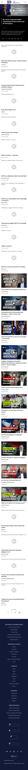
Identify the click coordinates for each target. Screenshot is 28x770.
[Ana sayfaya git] (13, 2)
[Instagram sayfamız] (14, 751)
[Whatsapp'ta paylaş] (9, 38)
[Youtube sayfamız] (21, 751)
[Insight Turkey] (14, 731)
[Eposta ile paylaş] (15, 38)
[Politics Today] (14, 737)
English (14, 756)
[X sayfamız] (10, 751)
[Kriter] (14, 725)
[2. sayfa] (15, 612)
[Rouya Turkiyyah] (14, 744)
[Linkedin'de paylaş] (12, 38)
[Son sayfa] (19, 612)
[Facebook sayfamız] (17, 751)
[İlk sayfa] (8, 612)
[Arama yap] (25, 2)
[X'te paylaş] (6, 38)
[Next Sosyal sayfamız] (6, 751)
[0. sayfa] (11, 612)
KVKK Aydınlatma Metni (9, 760)
